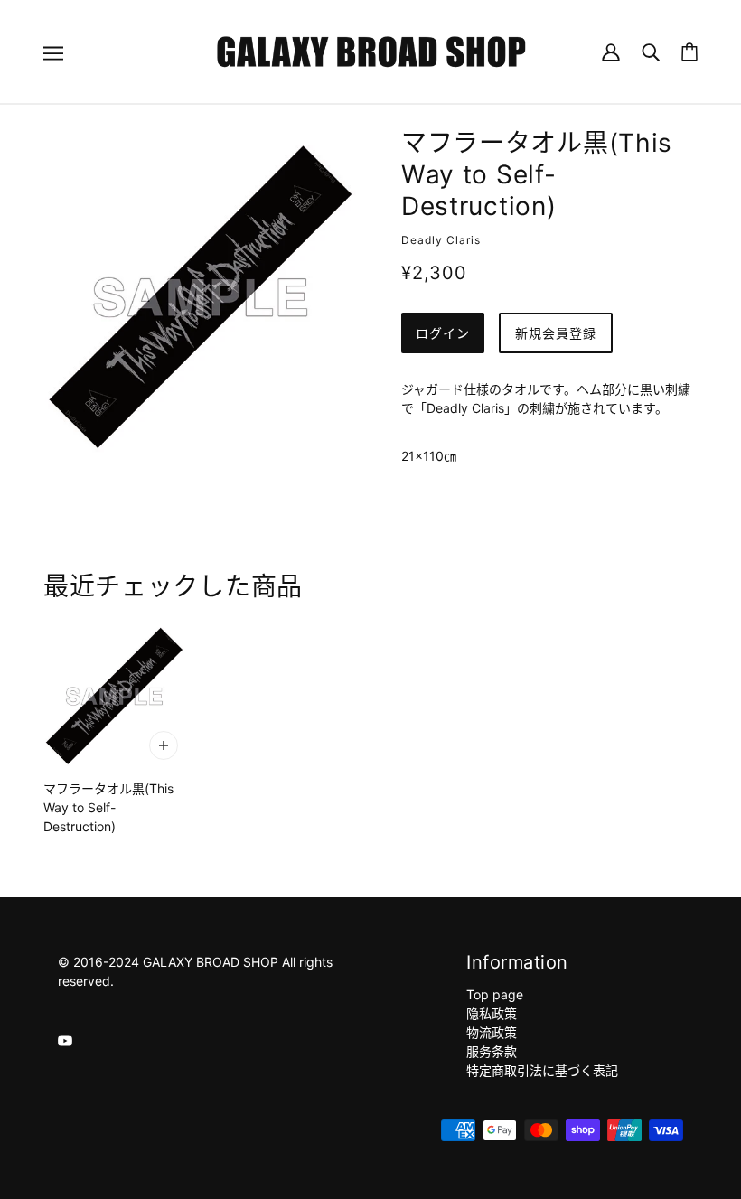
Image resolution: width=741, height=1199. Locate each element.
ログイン (443, 333)
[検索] (651, 51)
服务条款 (491, 1051)
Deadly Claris (441, 240)
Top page (494, 994)
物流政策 (491, 1032)
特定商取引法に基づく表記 (542, 1070)
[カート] (689, 52)
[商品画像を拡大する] (200, 297)
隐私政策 (491, 1013)
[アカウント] (611, 51)
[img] (65, 1039)
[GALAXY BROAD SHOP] (371, 50)
